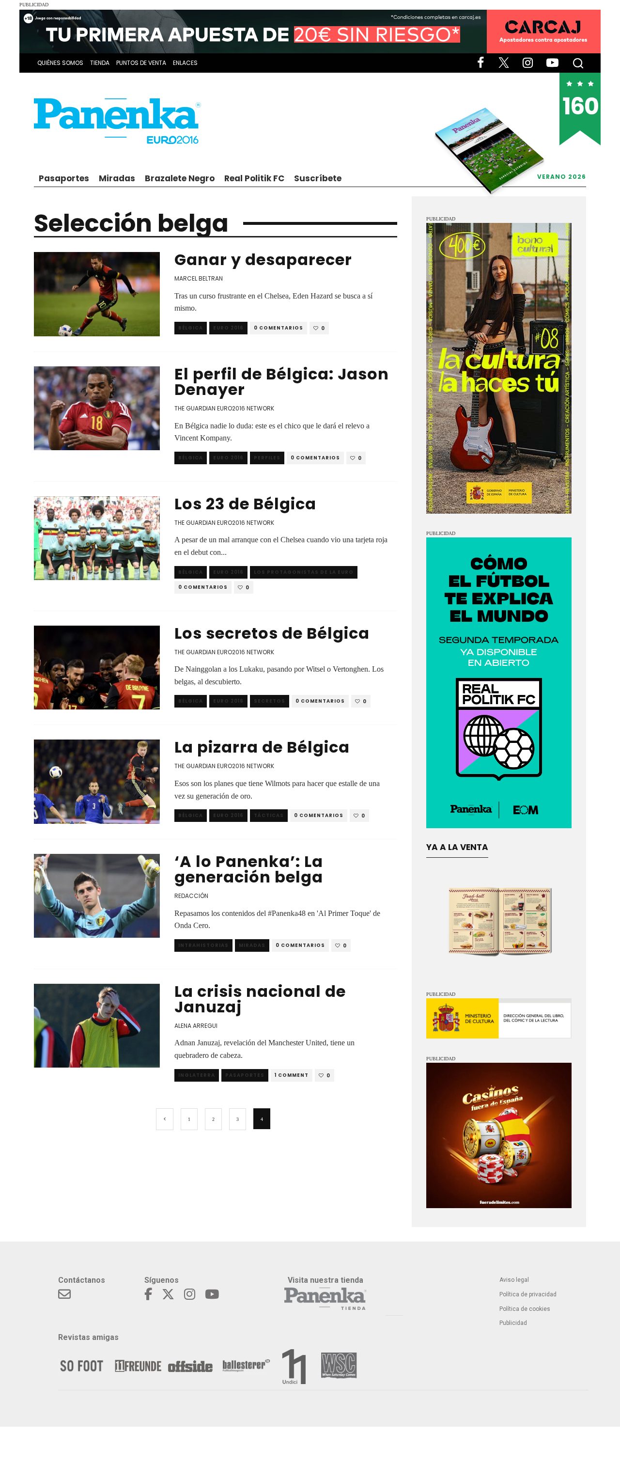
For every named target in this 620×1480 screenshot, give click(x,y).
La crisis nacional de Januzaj (260, 999)
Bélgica (190, 328)
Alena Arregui (195, 1026)
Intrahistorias (203, 945)
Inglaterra (196, 1075)
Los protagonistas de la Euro (304, 572)
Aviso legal (514, 1279)
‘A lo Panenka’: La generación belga (248, 869)
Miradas (117, 178)
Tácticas (269, 815)
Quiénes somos (60, 63)
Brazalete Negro (180, 178)
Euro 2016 (228, 328)
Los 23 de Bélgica (245, 504)
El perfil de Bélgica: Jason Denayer (281, 381)
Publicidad (513, 1323)
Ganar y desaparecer (263, 259)
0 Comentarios (278, 328)
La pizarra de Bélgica (262, 747)
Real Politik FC (254, 178)
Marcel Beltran (198, 278)
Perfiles (267, 458)
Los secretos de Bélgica (272, 633)
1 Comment (292, 1075)
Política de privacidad (528, 1294)
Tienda (99, 63)
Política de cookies (524, 1309)
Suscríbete (317, 178)
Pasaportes (64, 178)
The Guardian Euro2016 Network (224, 408)
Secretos (269, 701)
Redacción (191, 896)
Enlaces (185, 63)
